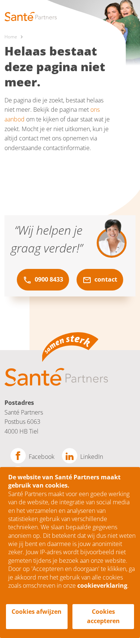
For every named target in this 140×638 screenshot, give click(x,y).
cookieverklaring (102, 585)
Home (10, 37)
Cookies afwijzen (37, 611)
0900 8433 (48, 279)
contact (105, 279)
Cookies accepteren (103, 616)
